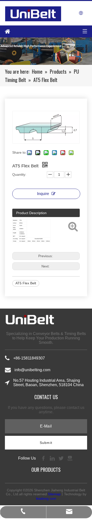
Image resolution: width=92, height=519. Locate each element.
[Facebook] (43, 458)
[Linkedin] (52, 458)
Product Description (31, 213)
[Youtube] (70, 458)
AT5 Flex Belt (25, 283)
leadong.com (46, 498)
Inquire (43, 194)
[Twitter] (61, 458)
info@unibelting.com (32, 370)
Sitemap (54, 494)
